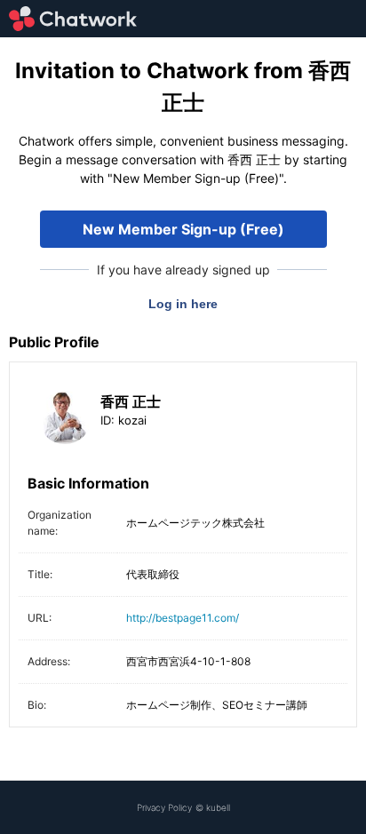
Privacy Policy (164, 807)
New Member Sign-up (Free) (183, 229)
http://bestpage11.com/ (182, 617)
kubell (218, 807)
